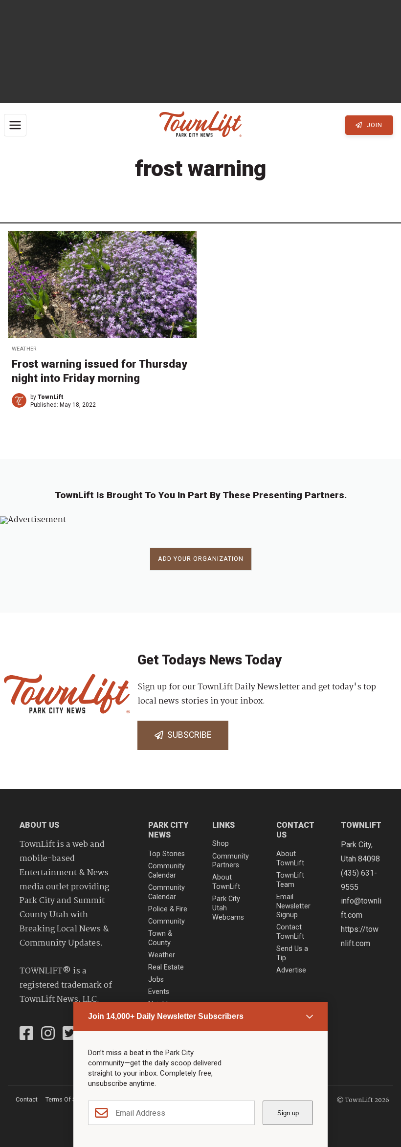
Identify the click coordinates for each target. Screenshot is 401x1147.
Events (158, 992)
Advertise (291, 970)
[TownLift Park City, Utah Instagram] (48, 1034)
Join (373, 125)
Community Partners (230, 861)
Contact (27, 1099)
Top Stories (166, 854)
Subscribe (187, 735)
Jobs (156, 979)
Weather (24, 349)
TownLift (51, 397)
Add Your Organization (201, 558)
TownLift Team (290, 880)
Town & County (160, 938)
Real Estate (166, 967)
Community (166, 921)
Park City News (168, 830)
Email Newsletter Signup (293, 906)
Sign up (288, 1113)
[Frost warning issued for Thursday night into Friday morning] (102, 284)
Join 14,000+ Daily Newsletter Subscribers (166, 1016)
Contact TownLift (290, 932)
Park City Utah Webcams (228, 908)
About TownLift (226, 882)
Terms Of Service (68, 1099)
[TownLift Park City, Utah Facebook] (26, 1034)
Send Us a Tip (292, 953)
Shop (220, 843)
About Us (39, 825)
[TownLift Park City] (200, 125)
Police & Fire (167, 909)
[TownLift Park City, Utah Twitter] (69, 1034)
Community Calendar (166, 871)
